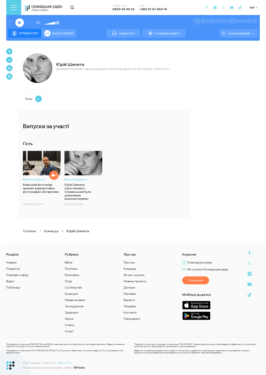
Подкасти (126, 33)
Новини (11, 262)
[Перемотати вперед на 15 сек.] (28, 22)
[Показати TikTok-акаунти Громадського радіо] (240, 7)
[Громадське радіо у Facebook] (207, 7)
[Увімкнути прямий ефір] (19, 22)
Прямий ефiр (28, 33)
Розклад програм (199, 262)
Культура (71, 294)
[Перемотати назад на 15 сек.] (10, 22)
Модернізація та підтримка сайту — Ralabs (48, 367)
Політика (71, 269)
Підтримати (132, 319)
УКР (252, 7)
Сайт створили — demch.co (39, 362)
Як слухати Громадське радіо (208, 269)
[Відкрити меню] (13, 7)
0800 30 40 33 (123, 9)
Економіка (72, 275)
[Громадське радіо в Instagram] (215, 7)
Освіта (69, 325)
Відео (10, 281)
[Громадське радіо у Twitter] (223, 7)
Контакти (130, 312)
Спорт (69, 331)
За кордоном (74, 306)
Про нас (129, 262)
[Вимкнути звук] (38, 22)
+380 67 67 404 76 (153, 9)
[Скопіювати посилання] (9, 76)
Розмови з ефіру (167, 33)
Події (68, 281)
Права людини (75, 300)
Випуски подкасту (34, 179)
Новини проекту (135, 281)
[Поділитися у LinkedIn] (9, 68)
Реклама (130, 294)
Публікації (13, 287)
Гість (28, 99)
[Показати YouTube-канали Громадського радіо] (232, 7)
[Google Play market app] (196, 315)
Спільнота (195, 280)
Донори (129, 287)
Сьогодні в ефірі (239, 33)
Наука (69, 319)
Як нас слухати (134, 275)
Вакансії (129, 300)
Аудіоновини (63, 33)
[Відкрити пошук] (72, 7)
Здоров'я (71, 312)
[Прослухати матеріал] (54, 175)
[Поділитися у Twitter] (9, 60)
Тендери (130, 306)
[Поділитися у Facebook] (9, 51)
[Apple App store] (196, 305)
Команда (130, 269)
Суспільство (73, 287)
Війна (68, 262)
